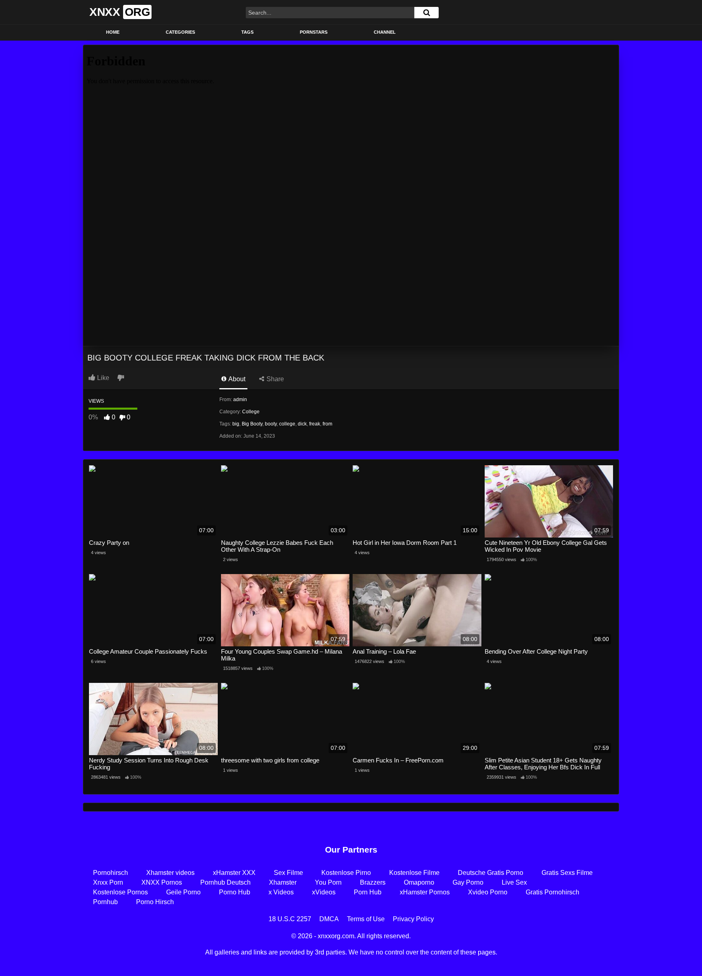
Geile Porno (183, 892)
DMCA (329, 919)
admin (240, 399)
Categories (180, 32)
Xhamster (283, 882)
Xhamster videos (170, 872)
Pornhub (105, 901)
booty (271, 424)
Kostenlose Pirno (346, 872)
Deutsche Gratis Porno (490, 872)
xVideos (324, 892)
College (251, 412)
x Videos (281, 892)
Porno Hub (234, 892)
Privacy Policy (413, 919)
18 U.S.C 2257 (290, 919)
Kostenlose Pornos (120, 892)
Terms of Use (366, 919)
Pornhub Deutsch (225, 882)
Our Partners (351, 849)
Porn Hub (367, 892)
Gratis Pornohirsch (552, 892)
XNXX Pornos (161, 882)
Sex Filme (288, 872)
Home (112, 32)
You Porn (328, 882)
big (235, 424)
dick (302, 424)
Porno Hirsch (155, 901)
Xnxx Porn (108, 882)
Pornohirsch (110, 872)
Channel (385, 32)
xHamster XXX (234, 872)
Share (274, 379)
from (327, 424)
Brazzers (373, 882)
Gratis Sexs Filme (567, 872)
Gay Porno (468, 882)
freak (314, 424)
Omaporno (419, 882)
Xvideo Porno (487, 892)
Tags (247, 32)
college (287, 424)
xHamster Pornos (425, 892)
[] (426, 12)
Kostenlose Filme (414, 872)
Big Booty (252, 424)
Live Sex (514, 882)
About (236, 379)
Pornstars (313, 32)
